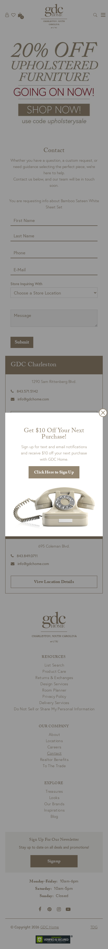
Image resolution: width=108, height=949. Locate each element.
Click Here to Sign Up (54, 472)
